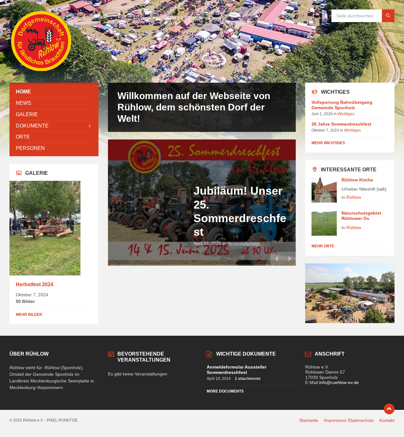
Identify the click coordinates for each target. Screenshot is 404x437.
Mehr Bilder (29, 314)
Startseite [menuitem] (308, 420)
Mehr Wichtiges (328, 143)
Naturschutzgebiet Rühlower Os (361, 215)
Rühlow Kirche (357, 179)
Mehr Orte (323, 246)
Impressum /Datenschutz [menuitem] (349, 420)
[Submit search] (388, 15)
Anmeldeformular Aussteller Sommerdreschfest (236, 369)
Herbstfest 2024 (34, 284)
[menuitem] (54, 91)
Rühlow (353, 197)
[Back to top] (389, 409)
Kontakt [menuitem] (387, 420)
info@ (339, 382)
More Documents (225, 391)
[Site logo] (41, 70)
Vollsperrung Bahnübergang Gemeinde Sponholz (342, 105)
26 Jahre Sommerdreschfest (341, 124)
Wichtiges (346, 114)
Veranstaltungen (243, 243)
